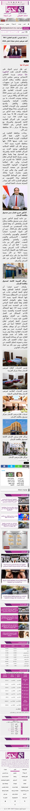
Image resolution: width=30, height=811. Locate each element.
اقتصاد (24, 780)
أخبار (25, 24)
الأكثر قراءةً (23, 605)
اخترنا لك (23, 552)
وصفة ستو (5, 783)
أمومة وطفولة (24, 787)
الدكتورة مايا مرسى (21, 460)
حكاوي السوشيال (5, 780)
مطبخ (7, 24)
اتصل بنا (5, 797)
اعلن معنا (24, 797)
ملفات (24, 783)
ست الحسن (5, 773)
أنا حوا (24, 794)
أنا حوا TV (14, 24)
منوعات (15, 783)
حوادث (19, 24)
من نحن (5, 794)
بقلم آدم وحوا (5, 790)
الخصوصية (15, 797)
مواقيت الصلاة (22, 717)
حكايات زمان (15, 794)
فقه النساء (15, 787)
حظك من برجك (15, 790)
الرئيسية (25, 769)
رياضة (15, 776)
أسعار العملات (22, 642)
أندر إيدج (15, 780)
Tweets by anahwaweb (23, 748)
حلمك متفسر (5, 787)
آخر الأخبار (23, 495)
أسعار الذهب (22, 670)
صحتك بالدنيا (5, 776)
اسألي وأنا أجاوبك (25, 790)
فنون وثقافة (25, 776)
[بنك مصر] (15, 20)
